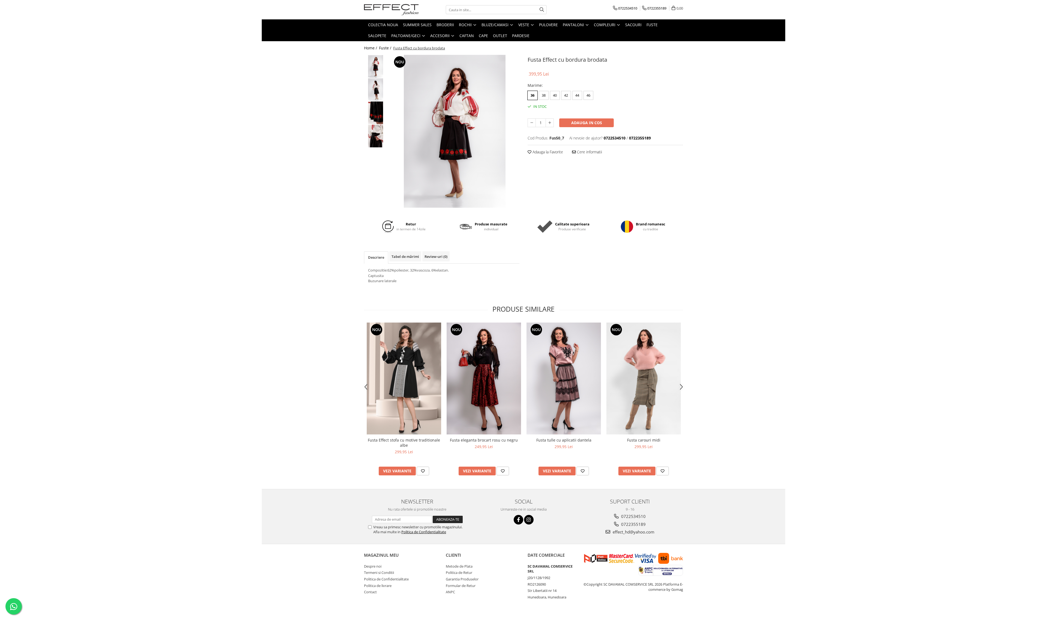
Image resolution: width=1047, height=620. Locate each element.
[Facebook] (518, 519)
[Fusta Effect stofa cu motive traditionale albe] (404, 378)
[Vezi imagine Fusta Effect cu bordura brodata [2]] (375, 113)
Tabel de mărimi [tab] (405, 256)
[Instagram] (529, 519)
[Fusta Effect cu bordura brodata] (454, 131)
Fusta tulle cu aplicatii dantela (563, 440)
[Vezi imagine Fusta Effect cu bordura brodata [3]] (375, 136)
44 (577, 95)
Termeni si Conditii (379, 572)
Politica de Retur (459, 572)
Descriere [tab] (376, 257)
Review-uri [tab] (436, 256)
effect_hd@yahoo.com (633, 532)
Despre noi (372, 566)
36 (532, 95)
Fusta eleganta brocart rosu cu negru (484, 440)
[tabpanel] (454, 131)
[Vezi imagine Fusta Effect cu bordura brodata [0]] (375, 66)
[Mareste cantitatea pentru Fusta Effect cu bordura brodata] (550, 122)
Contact (370, 591)
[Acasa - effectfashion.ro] (391, 9)
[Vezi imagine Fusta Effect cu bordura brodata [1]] (375, 89)
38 (544, 95)
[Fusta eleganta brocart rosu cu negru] (484, 378)
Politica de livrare (378, 585)
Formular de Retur (461, 585)
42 (566, 95)
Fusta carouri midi (643, 440)
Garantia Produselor (462, 579)
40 (555, 95)
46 (588, 95)
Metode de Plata (459, 566)
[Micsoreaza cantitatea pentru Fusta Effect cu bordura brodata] (532, 122)
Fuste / (385, 47)
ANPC (450, 591)
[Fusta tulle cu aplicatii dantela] (563, 378)
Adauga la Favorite (547, 151)
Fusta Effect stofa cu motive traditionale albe (404, 442)
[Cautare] (542, 9)
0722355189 (633, 524)
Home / (371, 47)
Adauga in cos (586, 122)
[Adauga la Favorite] (423, 471)
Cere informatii (589, 151)
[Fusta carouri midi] (643, 378)
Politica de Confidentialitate (423, 531)
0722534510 (633, 516)
